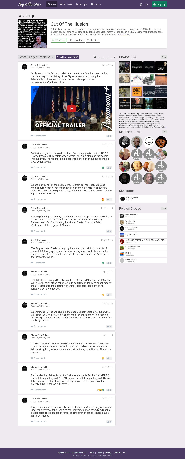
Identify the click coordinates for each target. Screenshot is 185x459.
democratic (124, 125)
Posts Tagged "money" (34, 57)
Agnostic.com (29, 5)
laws (140, 116)
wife (163, 127)
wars (148, 121)
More (164, 57)
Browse (67, 4)
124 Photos (93, 40)
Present (151, 123)
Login (146, 4)
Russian (158, 116)
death (145, 116)
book (163, 119)
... (165, 127)
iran (139, 127)
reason (142, 121)
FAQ (124, 453)
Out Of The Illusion (69, 24)
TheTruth (134, 121)
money (146, 119)
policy (151, 116)
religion (157, 127)
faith (128, 127)
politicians (124, 118)
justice (150, 127)
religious (153, 125)
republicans (155, 119)
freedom (133, 125)
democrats (130, 119)
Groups (83, 4)
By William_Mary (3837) (67, 57)
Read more (123, 34)
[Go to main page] (20, 16)
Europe (160, 125)
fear (128, 123)
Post (53, 4)
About (92, 453)
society (122, 116)
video (162, 114)
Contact (117, 453)
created (123, 123)
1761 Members (76, 40)
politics (144, 123)
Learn (98, 4)
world (128, 114)
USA (137, 118)
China (122, 119)
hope (142, 118)
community (136, 123)
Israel (148, 118)
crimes (131, 118)
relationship (155, 121)
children (127, 121)
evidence (160, 118)
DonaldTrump (153, 114)
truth (135, 116)
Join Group (60, 40)
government (142, 114)
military (129, 116)
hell (121, 121)
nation (158, 123)
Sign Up (162, 4)
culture (122, 127)
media (134, 114)
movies (134, 127)
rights (153, 118)
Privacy (108, 453)
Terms (99, 453)
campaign (139, 119)
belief (144, 127)
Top (164, 132)
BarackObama (143, 125)
